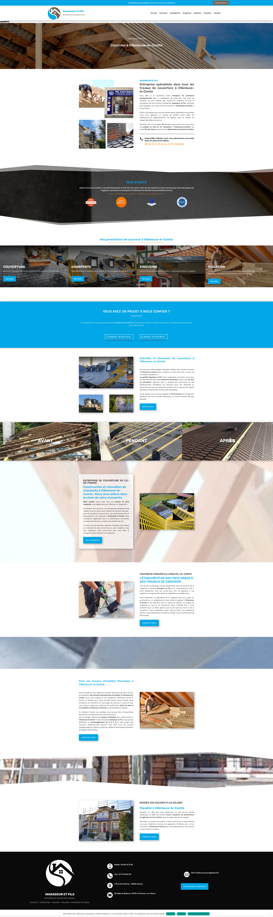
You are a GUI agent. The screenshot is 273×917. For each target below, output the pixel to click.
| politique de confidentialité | (198, 914)
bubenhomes (4, 22)
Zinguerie (187, 13)
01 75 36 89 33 (176, 144)
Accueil (154, 13)
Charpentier (175, 13)
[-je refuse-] (270, 914)
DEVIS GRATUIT (148, 407)
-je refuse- (181, 914)
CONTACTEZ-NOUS (149, 623)
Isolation (197, 13)
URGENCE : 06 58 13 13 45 (119, 337)
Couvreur (163, 13)
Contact (217, 13)
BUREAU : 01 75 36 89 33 (154, 337)
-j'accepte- (170, 914)
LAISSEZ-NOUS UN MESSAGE (194, 886)
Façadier (207, 13)
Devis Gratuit (221, 3)
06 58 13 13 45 (152, 144)
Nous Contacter (93, 540)
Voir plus (10, 279)
